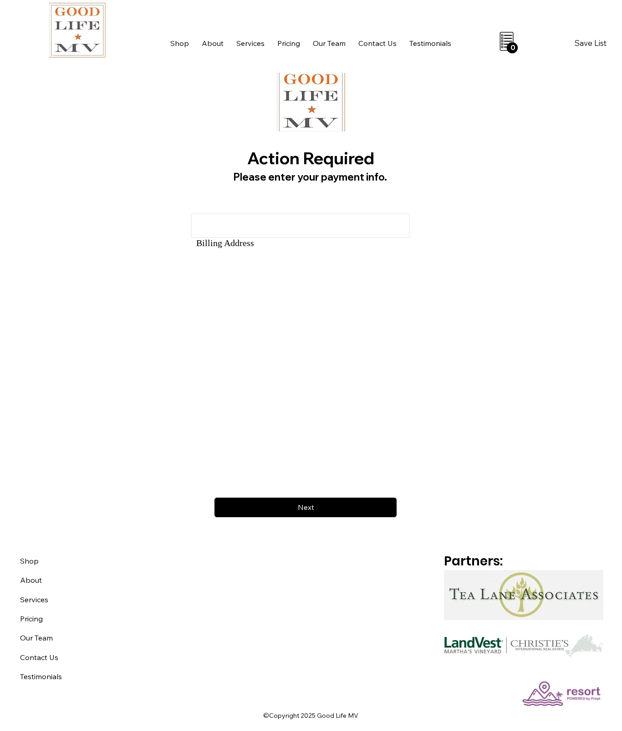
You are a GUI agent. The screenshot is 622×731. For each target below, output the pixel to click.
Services (34, 599)
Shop (29, 560)
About (31, 580)
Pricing (31, 618)
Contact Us (39, 657)
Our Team (36, 637)
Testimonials (41, 676)
